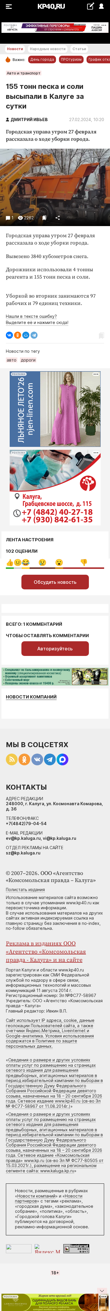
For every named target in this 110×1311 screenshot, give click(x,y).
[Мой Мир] (25, 335)
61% (84, 563)
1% (26, 563)
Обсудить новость (55, 582)
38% (42, 563)
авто (11, 359)
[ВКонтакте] (9, 335)
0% (10, 563)
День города (42, 59)
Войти (101, 7)
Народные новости (47, 49)
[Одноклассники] (17, 335)
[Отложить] (44, 217)
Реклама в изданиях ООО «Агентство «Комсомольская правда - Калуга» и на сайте (46, 952)
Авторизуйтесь (55, 649)
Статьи (79, 49)
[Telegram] (34, 335)
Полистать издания (25, 889)
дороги (28, 359)
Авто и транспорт (23, 73)
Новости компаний (31, 697)
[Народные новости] (90, 6)
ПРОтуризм (71, 59)
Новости (15, 49)
